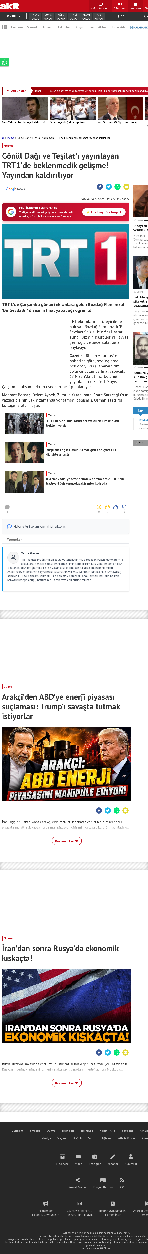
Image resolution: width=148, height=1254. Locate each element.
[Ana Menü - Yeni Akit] (4, 27)
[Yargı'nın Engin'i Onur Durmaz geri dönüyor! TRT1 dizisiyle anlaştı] (65, 462)
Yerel (91, 1138)
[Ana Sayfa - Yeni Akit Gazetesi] (9, 6)
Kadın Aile (119, 27)
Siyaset (32, 27)
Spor (91, 27)
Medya (11, 138)
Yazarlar (113, 1164)
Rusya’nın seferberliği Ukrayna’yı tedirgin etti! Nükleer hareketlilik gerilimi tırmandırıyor (90, 91)
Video (78, 1164)
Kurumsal (131, 1164)
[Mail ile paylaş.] (126, 187)
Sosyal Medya (77, 1187)
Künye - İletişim (103, 1187)
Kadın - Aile (107, 1131)
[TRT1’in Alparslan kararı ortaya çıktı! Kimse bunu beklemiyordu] (65, 433)
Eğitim (106, 1138)
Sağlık (77, 1138)
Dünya (79, 27)
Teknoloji (64, 27)
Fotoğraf (95, 1164)
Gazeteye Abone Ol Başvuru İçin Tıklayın (79, 1212)
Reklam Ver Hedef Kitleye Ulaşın (45, 1212)
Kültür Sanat (126, 1138)
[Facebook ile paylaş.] (100, 187)
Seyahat (127, 1131)
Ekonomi (47, 27)
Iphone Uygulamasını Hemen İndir (113, 1212)
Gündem (17, 27)
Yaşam (62, 1138)
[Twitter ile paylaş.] (108, 187)
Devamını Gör (65, 841)
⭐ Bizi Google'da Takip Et (104, 212)
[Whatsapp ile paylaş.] (117, 187)
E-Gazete (62, 1164)
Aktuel (103, 27)
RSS (121, 1187)
